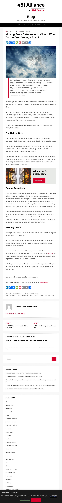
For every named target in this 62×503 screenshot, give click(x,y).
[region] (31, 496)
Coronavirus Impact (11, 422)
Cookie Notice (53, 496)
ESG (7, 462)
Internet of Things (10, 472)
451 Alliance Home (27, 25)
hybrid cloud (33, 295)
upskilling (50, 253)
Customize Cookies (25, 500)
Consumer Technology (11, 418)
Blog (31, 17)
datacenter (24, 295)
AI (6, 401)
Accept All (36, 500)
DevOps (8, 439)
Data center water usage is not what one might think (19, 376)
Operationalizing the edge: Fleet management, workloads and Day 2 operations (26, 385)
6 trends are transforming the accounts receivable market (21, 388)
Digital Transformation (11, 445)
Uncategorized (9, 486)
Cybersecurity (9, 428)
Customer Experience (11, 425)
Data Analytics (9, 432)
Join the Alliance (40, 25)
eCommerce (9, 449)
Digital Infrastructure (31, 293)
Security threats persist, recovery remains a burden (19, 373)
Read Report (39, 180)
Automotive (9, 408)
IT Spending (9, 476)
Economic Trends (10, 452)
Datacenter (20, 293)
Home (18, 25)
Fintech (7, 466)
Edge (7, 455)
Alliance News (9, 405)
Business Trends (10, 412)
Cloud (14, 293)
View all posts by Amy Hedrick (15, 314)
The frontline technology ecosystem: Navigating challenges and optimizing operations (28, 379)
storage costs (42, 295)
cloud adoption (15, 295)
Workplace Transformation (12, 489)
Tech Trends (9, 482)
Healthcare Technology (12, 469)
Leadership (8, 479)
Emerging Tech (9, 459)
